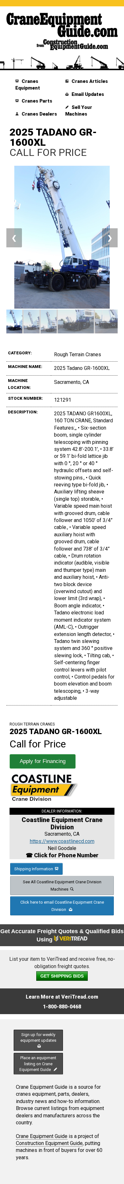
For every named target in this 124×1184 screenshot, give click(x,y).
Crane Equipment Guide (41, 1136)
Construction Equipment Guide (49, 1143)
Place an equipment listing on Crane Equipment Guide (37, 1063)
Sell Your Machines (78, 110)
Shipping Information (33, 868)
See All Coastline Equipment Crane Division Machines (62, 886)
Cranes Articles (89, 81)
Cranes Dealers (38, 114)
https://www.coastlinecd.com (62, 841)
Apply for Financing (42, 761)
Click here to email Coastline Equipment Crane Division (62, 906)
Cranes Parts (36, 101)
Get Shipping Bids (62, 976)
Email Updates (87, 94)
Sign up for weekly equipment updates (38, 1037)
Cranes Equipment (27, 84)
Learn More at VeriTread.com (62, 997)
